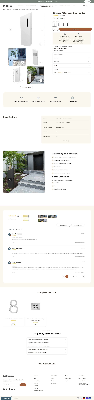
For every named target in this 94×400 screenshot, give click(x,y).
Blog (52, 380)
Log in (66, 380)
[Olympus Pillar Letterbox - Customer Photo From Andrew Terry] (54, 216)
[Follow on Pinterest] (9, 389)
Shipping (36, 388)
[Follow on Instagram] (7, 389)
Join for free (68, 378)
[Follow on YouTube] (12, 389)
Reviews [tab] (10, 229)
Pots (55, 5)
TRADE (88, 1)
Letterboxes (20, 5)
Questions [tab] (18, 229)
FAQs (35, 378)
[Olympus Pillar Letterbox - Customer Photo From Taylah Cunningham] (50, 216)
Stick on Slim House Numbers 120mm (14, 319)
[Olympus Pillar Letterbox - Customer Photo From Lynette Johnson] (40, 216)
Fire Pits (41, 5)
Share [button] (14, 242)
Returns (36, 383)
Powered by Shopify (16, 398)
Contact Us (53, 383)
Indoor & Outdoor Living (64, 5)
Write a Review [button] (78, 225)
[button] (82, 242)
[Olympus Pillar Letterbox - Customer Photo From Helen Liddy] (45, 216)
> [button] (83, 276)
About (52, 378)
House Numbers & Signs (31, 5)
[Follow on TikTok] (15, 389)
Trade (74, 5)
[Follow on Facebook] (4, 389)
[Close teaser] (11, 396)
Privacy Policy (37, 380)
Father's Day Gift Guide (46, 6)
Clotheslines (48, 5)
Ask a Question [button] (63, 225)
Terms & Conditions (38, 390)
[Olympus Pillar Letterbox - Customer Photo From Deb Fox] (40, 220)
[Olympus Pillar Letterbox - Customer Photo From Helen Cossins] (45, 220)
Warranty (36, 385)
